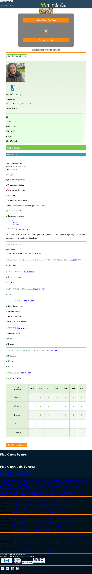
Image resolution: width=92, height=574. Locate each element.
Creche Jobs (43, 492)
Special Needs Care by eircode (34, 551)
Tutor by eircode (70, 551)
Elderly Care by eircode (74, 549)
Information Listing (34, 480)
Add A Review (12, 154)
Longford (27, 536)
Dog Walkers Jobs (22, 494)
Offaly (55, 536)
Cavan (31, 534)
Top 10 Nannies (45, 486)
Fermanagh (67, 534)
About (13, 220)
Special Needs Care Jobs (65, 494)
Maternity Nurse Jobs (70, 492)
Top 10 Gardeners (32, 486)
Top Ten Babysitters (77, 480)
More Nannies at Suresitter (63, 482)
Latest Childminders (73, 486)
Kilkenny (3, 536)
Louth (33, 536)
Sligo (70, 536)
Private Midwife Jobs (7, 494)
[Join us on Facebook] (2, 571)
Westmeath (4, 538)
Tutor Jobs (79, 494)
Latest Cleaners (28, 488)
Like (17, 95)
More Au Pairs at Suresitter (17, 484)
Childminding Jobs (20, 492)
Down (55, 534)
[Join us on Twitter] (7, 571)
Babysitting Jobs (6, 492)
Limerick (20, 536)
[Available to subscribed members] (11, 175)
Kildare (85, 534)
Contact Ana (14, 147)
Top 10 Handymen (18, 486)
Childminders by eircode (40, 549)
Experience (14, 222)
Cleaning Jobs (33, 492)
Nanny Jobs (84, 492)
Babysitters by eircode (23, 549)
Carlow (25, 534)
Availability (14, 225)
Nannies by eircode (15, 551)
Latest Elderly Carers (14, 488)
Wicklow (18, 538)
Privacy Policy (21, 480)
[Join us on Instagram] (17, 571)
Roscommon (62, 536)
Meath (42, 536)
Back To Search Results (17, 56)
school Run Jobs (49, 494)
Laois (9, 536)
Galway (74, 534)
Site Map (3, 480)
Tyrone (81, 536)
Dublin (60, 534)
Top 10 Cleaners (47, 482)
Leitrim (14, 536)
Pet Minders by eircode (55, 551)
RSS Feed (11, 480)
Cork (40, 534)
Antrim (13, 534)
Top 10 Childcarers (17, 482)
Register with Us (46, 40)
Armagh (19, 534)
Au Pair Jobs (46, 480)
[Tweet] (12, 89)
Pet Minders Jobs (36, 494)
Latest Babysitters (58, 486)
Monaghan (49, 536)
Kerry (80, 534)
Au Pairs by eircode (57, 549)
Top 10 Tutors (5, 486)
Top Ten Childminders (61, 480)
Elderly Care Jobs (55, 492)
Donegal (50, 534)
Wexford (11, 538)
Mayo (38, 536)
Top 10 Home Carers (32, 482)
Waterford (88, 536)
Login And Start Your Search (46, 20)
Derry (44, 534)
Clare (35, 534)
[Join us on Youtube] (12, 571)
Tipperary (75, 536)
